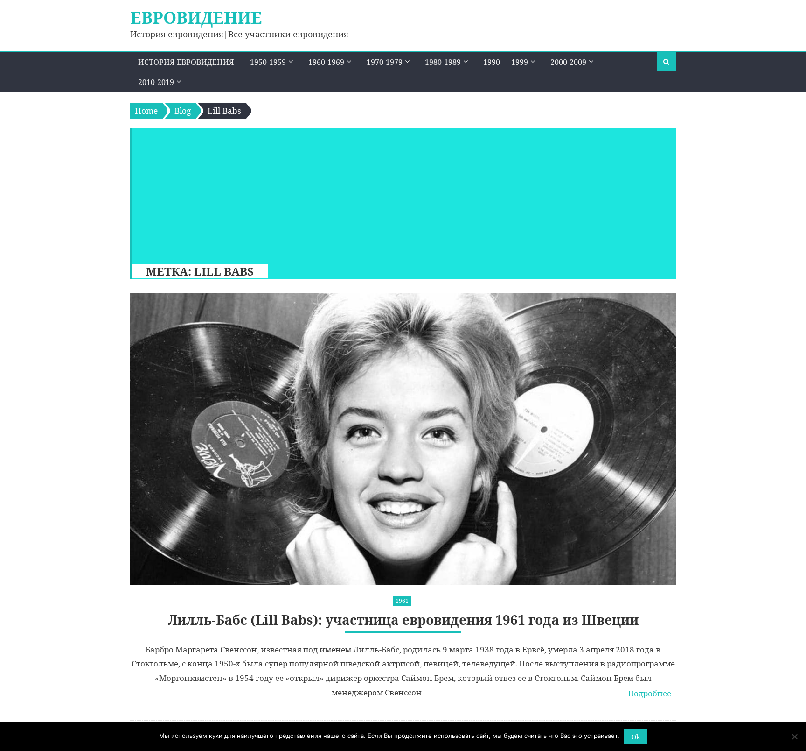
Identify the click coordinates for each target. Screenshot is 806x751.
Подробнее (649, 693)
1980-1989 (443, 62)
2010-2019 (156, 82)
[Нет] (794, 736)
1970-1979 (385, 62)
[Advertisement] (399, 193)
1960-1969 (326, 62)
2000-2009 (568, 62)
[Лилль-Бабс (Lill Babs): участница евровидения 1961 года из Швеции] (403, 439)
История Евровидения (186, 62)
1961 (402, 601)
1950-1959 (268, 62)
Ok (636, 736)
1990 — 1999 (505, 62)
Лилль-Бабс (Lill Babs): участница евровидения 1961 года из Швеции (403, 620)
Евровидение (196, 17)
